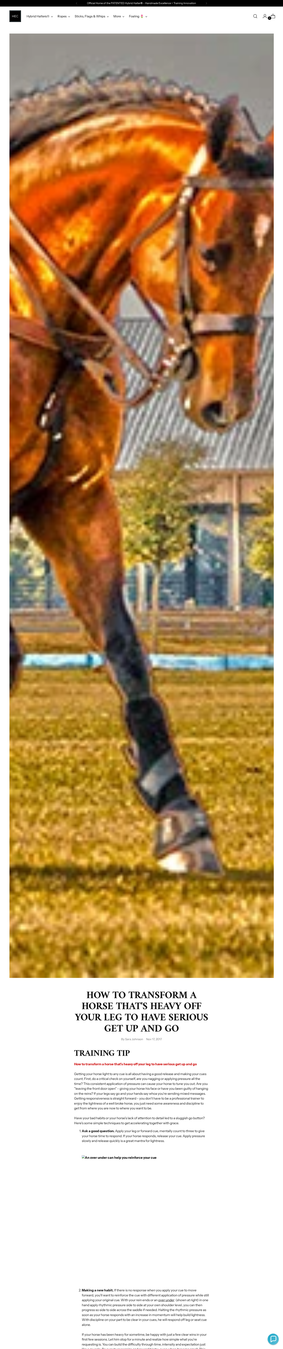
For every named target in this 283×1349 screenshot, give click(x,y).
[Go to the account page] (263, 16)
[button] (273, 1339)
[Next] (206, 3)
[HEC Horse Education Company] (15, 16)
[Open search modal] (255, 16)
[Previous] (76, 3)
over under (166, 1300)
